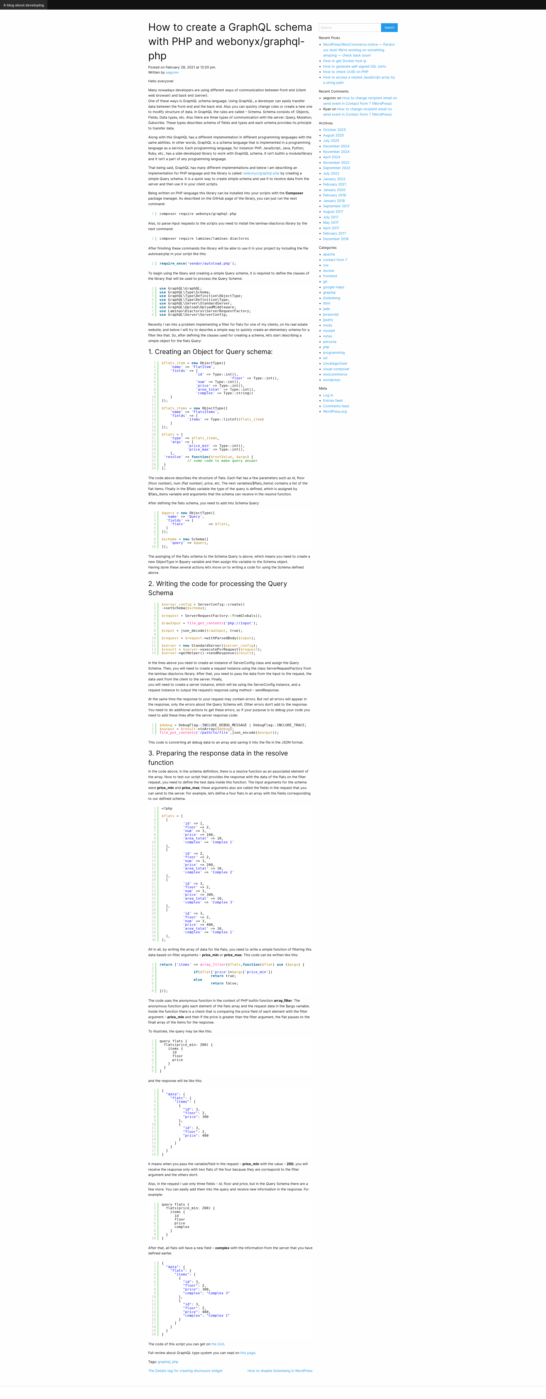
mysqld (329, 330)
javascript (331, 314)
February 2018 (334, 195)
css (325, 265)
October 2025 (334, 130)
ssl (325, 358)
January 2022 (334, 179)
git (325, 281)
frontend (330, 276)
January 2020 (334, 190)
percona (329, 341)
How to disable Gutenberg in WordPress (280, 1371)
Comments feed (336, 406)
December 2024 (336, 146)
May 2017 (331, 222)
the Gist (217, 1344)
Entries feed (333, 400)
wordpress (331, 380)
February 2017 (334, 233)
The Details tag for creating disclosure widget (185, 1371)
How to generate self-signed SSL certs (354, 66)
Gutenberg (331, 298)
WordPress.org (335, 411)
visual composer (336, 369)
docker (328, 270)
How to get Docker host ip (344, 61)
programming (334, 352)
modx (327, 325)
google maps (333, 287)
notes (327, 336)
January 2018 (334, 201)
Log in (328, 395)
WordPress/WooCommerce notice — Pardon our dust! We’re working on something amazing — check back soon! (359, 49)
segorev (172, 72)
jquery (328, 319)
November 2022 (336, 162)
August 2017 (333, 211)
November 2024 (336, 151)
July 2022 (331, 173)
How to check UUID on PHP (345, 72)
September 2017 (336, 206)
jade (326, 309)
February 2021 (334, 184)
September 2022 (336, 168)
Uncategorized (335, 363)
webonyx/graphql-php (261, 173)
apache (329, 254)
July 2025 (331, 140)
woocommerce (335, 374)
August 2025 (333, 135)
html (326, 303)
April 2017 (331, 228)
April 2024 (331, 157)
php (175, 1362)
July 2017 (330, 217)
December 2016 (336, 239)
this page (247, 1353)
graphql (164, 1362)
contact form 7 (335, 260)
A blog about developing (23, 5)
